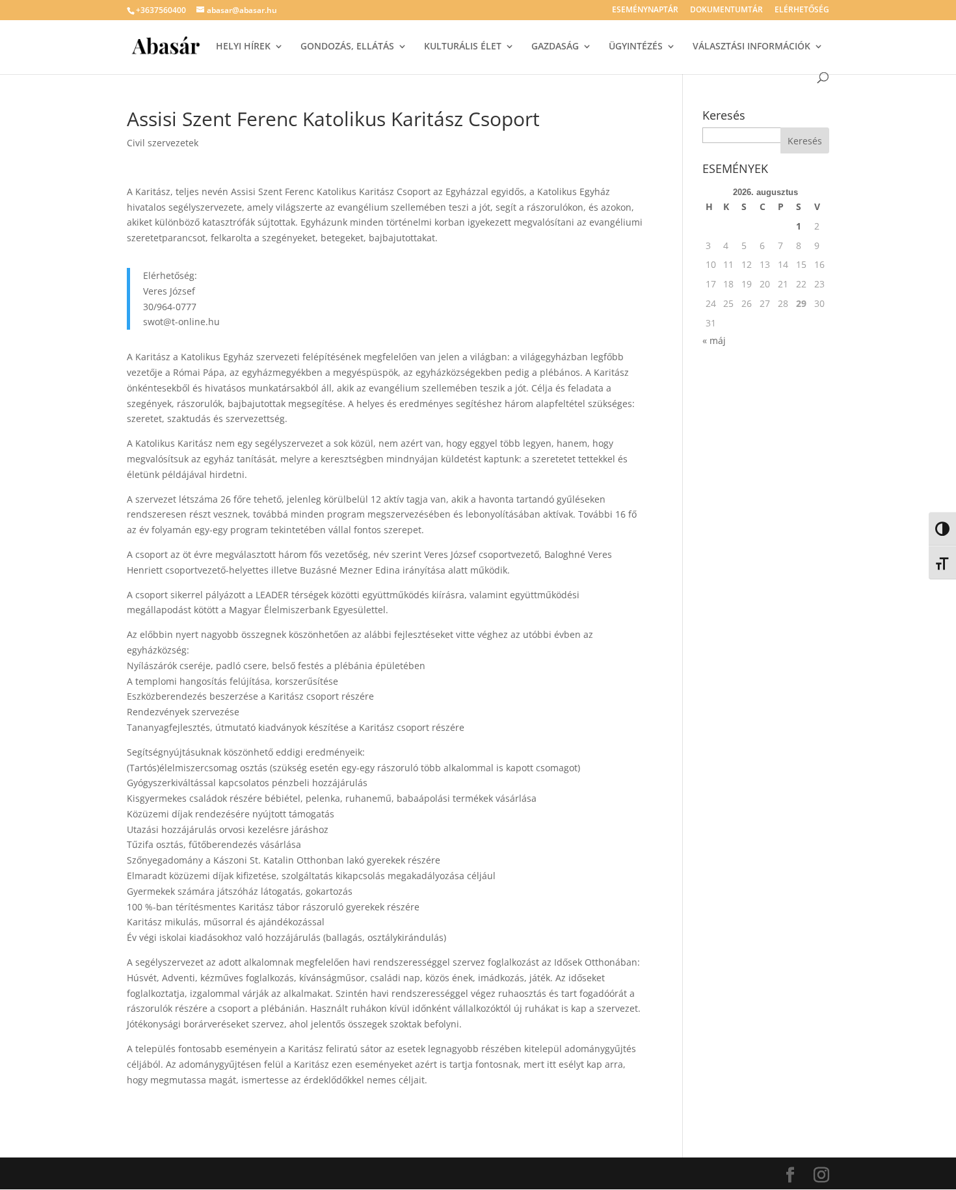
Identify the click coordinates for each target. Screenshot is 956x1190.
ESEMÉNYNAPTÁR (645, 10)
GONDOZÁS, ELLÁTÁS (347, 47)
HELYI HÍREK (243, 47)
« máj (714, 340)
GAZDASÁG (555, 47)
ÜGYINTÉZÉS (636, 47)
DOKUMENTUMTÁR (726, 10)
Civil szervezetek (162, 143)
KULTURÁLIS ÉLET (462, 47)
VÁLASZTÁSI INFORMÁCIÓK (751, 47)
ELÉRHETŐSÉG (802, 10)
